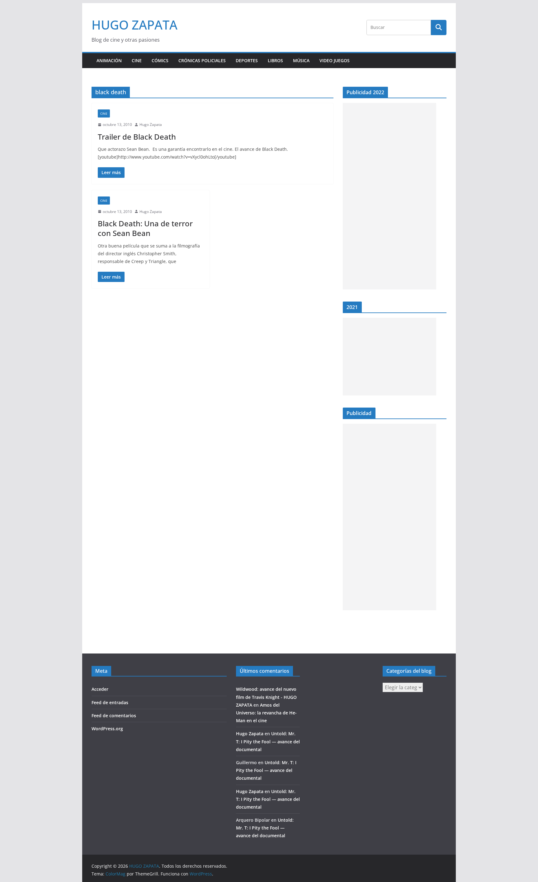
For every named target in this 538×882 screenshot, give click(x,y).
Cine (137, 60)
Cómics (160, 60)
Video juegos (334, 60)
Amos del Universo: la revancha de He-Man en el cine (266, 712)
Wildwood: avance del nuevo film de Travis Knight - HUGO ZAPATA (266, 697)
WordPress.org (107, 729)
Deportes (247, 60)
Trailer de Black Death (137, 137)
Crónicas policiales (202, 60)
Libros (275, 60)
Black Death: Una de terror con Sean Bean (145, 228)
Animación (109, 60)
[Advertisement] (389, 196)
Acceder (100, 689)
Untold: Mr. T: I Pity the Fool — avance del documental (268, 741)
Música (301, 60)
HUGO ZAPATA (134, 24)
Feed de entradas (110, 702)
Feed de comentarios (114, 715)
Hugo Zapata (150, 124)
